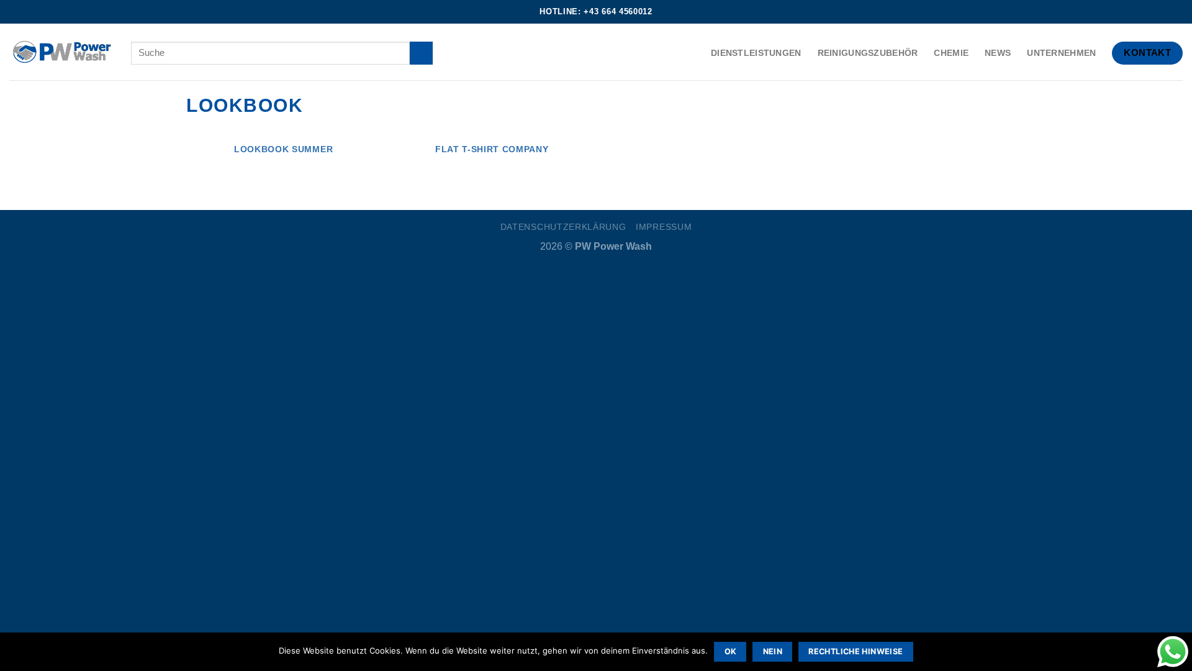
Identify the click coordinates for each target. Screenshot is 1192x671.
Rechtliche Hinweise (855, 651)
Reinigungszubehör (868, 53)
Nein (773, 651)
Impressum (664, 227)
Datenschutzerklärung (563, 227)
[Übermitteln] (421, 53)
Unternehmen (1061, 53)
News (998, 53)
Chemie (951, 53)
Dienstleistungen (756, 53)
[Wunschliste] (1179, 11)
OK (731, 651)
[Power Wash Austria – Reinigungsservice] (60, 52)
